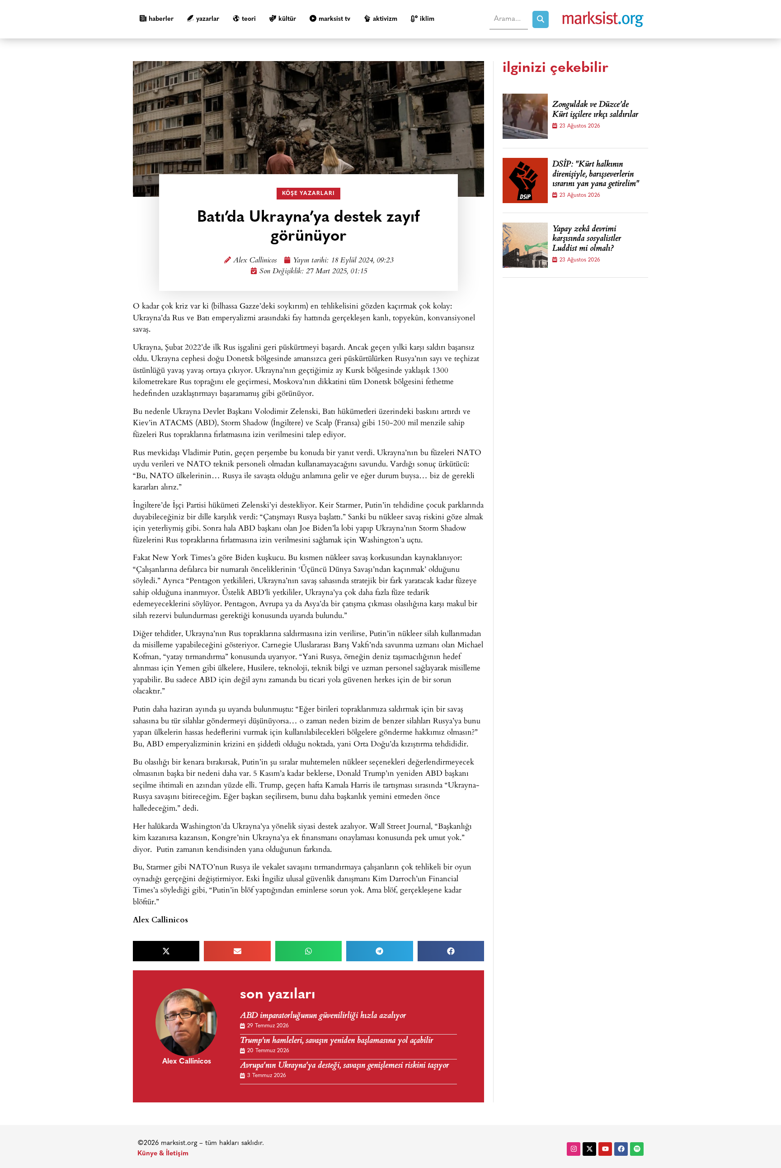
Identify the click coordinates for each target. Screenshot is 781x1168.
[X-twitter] (589, 1149)
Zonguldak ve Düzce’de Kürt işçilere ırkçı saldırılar (595, 110)
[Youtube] (605, 1149)
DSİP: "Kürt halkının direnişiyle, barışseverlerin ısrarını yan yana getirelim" (595, 175)
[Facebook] (621, 1149)
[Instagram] (573, 1149)
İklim (427, 19)
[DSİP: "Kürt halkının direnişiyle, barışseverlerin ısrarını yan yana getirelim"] (525, 180)
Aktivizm (385, 19)
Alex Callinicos (255, 261)
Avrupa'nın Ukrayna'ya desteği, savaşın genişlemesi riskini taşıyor (344, 1066)
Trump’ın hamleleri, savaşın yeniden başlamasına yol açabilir (336, 1041)
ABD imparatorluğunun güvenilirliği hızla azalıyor (323, 1016)
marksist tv (334, 19)
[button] (166, 951)
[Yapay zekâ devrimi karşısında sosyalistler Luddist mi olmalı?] (525, 245)
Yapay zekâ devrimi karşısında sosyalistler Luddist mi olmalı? (586, 239)
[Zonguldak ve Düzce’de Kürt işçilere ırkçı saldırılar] (525, 116)
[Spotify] (637, 1149)
